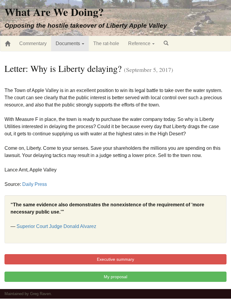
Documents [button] (68, 43)
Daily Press (34, 184)
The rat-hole (106, 43)
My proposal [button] (115, 276)
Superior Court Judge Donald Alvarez (56, 226)
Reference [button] (140, 43)
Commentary (33, 43)
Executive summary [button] (115, 259)
